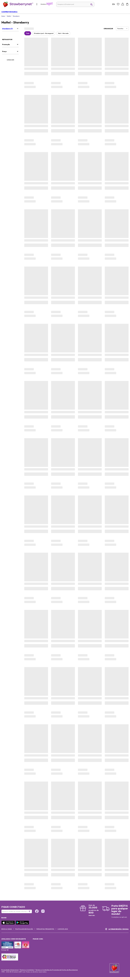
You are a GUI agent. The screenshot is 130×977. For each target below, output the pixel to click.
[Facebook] (37, 911)
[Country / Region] (113, 4)
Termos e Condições (27, 970)
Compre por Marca (9, 12)
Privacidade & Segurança (9, 970)
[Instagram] (43, 911)
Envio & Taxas (6, 929)
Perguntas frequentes (45, 929)
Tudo (27, 33)
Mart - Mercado (63, 33)
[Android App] (23, 924)
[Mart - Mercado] (47, 5)
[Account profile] (122, 4)
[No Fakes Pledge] (25, 947)
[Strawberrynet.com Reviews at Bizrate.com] (7, 948)
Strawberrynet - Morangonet (43, 33)
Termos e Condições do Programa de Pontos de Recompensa (56, 970)
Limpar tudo (10, 59)
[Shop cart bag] (127, 4)
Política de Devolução (24, 929)
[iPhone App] (8, 924)
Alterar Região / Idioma (118, 929)
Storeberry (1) (7, 29)
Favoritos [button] (120, 28)
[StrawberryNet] (17, 4)
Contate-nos (63, 929)
